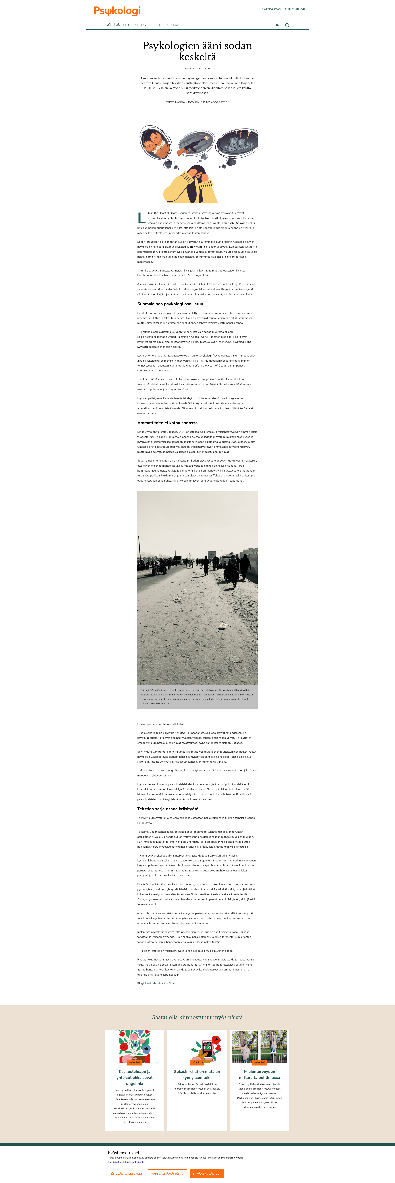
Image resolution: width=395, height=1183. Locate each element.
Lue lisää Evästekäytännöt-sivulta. (126, 1162)
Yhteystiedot (295, 9)
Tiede (126, 25)
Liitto (163, 25)
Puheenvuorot (144, 25)
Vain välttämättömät (167, 1174)
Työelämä (112, 25)
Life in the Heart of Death (160, 983)
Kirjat (175, 25)
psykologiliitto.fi (271, 9)
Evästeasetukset (129, 1174)
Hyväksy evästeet (207, 1174)
